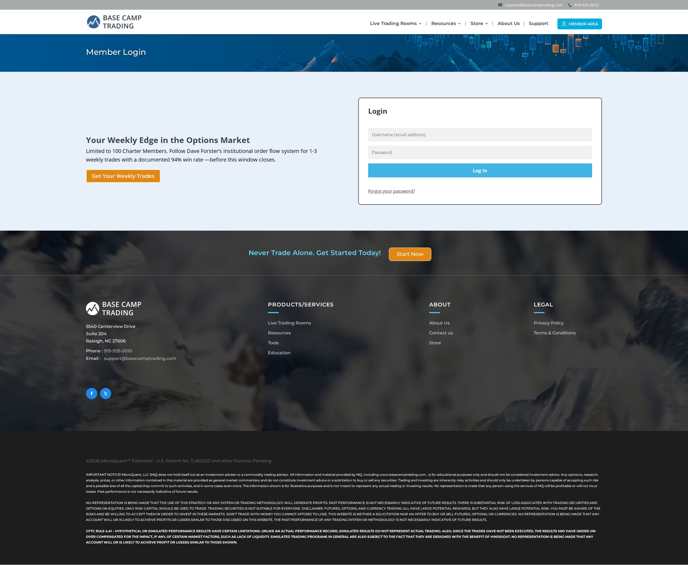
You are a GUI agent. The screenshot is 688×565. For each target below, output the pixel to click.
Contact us (441, 332)
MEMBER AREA (583, 24)
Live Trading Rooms (393, 24)
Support (538, 24)
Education (279, 352)
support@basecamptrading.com (140, 358)
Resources (443, 24)
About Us (509, 24)
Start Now (410, 254)
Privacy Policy (549, 323)
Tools (273, 342)
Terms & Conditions (555, 332)
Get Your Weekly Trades (123, 176)
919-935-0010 (118, 350)
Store (477, 24)
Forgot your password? (391, 191)
